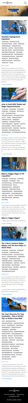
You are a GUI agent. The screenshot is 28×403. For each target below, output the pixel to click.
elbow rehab (4, 337)
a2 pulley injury (20, 109)
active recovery (20, 111)
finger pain (10, 47)
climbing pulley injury (6, 45)
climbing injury (21, 43)
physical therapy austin (7, 350)
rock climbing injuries (18, 54)
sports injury (18, 354)
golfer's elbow (12, 340)
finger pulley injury (15, 264)
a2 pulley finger (5, 41)
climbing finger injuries (17, 117)
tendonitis (13, 356)
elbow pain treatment (18, 335)
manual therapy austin (14, 346)
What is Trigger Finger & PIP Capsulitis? (12, 175)
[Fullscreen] (25, 33)
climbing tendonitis (6, 193)
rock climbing (19, 52)
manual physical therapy (18, 50)
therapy (11, 62)
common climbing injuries (7, 123)
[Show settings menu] (22, 33)
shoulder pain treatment (7, 60)
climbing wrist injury (16, 45)
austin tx (4, 117)
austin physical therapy (7, 43)
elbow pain (10, 335)
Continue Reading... (6, 84)
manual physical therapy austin (8, 52)
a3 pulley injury (5, 111)
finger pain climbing (18, 47)
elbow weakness (18, 337)
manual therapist (20, 344)
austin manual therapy (14, 41)
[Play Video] (2, 33)
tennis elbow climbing (6, 358)
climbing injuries (16, 119)
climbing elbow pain (6, 327)
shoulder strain (5, 62)
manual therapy (5, 346)
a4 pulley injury (12, 111)
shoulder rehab (17, 60)
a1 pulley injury (5, 109)
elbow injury (4, 335)
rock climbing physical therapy (8, 56)
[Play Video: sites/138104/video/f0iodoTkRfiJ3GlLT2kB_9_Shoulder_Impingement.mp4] (14, 26)
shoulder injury (19, 56)
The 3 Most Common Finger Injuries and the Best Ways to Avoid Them (13, 245)
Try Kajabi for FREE (14, 396)
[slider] (12, 33)
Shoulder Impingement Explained (10, 38)
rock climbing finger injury (7, 54)
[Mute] (19, 33)
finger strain (22, 128)
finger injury (4, 47)
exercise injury (5, 340)
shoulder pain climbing (13, 58)
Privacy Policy (20, 394)
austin (3, 113)
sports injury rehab (6, 356)
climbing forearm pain (6, 119)
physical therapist (6, 348)
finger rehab (16, 128)
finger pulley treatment (7, 50)
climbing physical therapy (14, 121)
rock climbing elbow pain (7, 352)
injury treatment (20, 340)
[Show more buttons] (25, 100)
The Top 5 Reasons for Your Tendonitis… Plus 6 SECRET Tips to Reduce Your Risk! (12, 316)
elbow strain (11, 337)
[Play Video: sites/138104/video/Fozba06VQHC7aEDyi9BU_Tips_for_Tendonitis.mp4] (14, 303)
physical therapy (14, 348)
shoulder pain (5, 58)
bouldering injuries (11, 325)
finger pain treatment (16, 125)
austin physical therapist (7, 115)
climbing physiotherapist (7, 191)
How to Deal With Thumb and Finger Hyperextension (13, 105)
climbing (15, 43)
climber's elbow (19, 325)
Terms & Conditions (9, 394)
